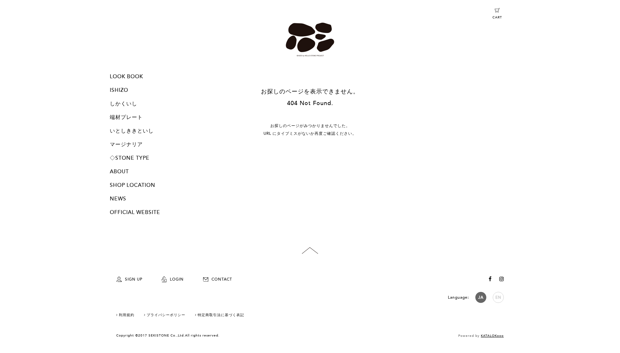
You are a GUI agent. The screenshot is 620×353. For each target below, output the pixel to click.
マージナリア (126, 144)
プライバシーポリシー (166, 315)
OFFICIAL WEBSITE (135, 212)
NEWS (118, 199)
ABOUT (119, 171)
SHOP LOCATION (132, 185)
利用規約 (126, 315)
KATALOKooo (492, 336)
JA (480, 297)
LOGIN (177, 279)
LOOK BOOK (126, 76)
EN (498, 297)
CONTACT (222, 279)
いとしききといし (132, 131)
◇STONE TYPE (130, 158)
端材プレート (126, 117)
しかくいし (123, 104)
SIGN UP (133, 279)
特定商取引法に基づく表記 (221, 315)
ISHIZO (119, 90)
